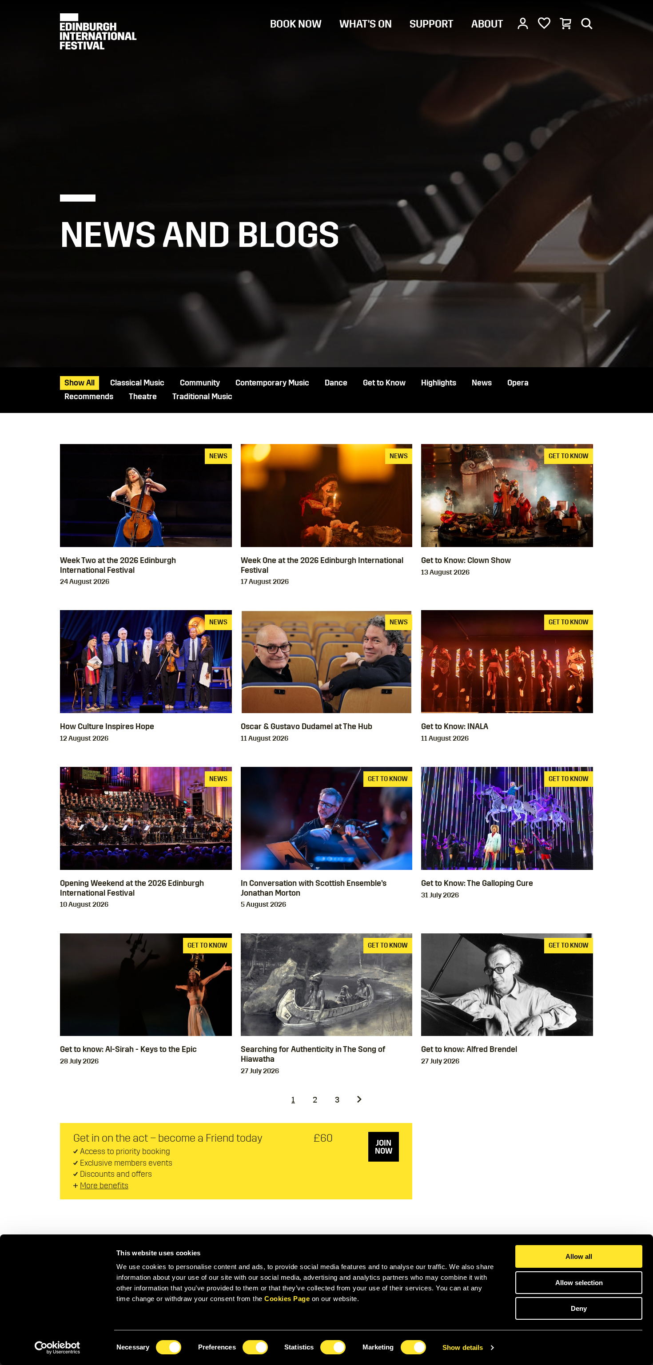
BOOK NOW (296, 24)
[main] (326, 617)
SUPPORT (432, 24)
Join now (383, 1147)
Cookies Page (287, 1298)
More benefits (104, 1185)
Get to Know (384, 383)
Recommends (88, 396)
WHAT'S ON (365, 24)
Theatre (143, 396)
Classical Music (137, 383)
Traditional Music (202, 396)
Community (200, 383)
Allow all (578, 1256)
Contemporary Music (272, 383)
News (482, 383)
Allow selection (579, 1282)
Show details (462, 1347)
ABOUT (487, 24)
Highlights (438, 383)
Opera (518, 383)
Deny (579, 1308)
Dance (336, 383)
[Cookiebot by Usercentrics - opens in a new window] (57, 1347)
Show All (79, 383)
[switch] (255, 1347)
